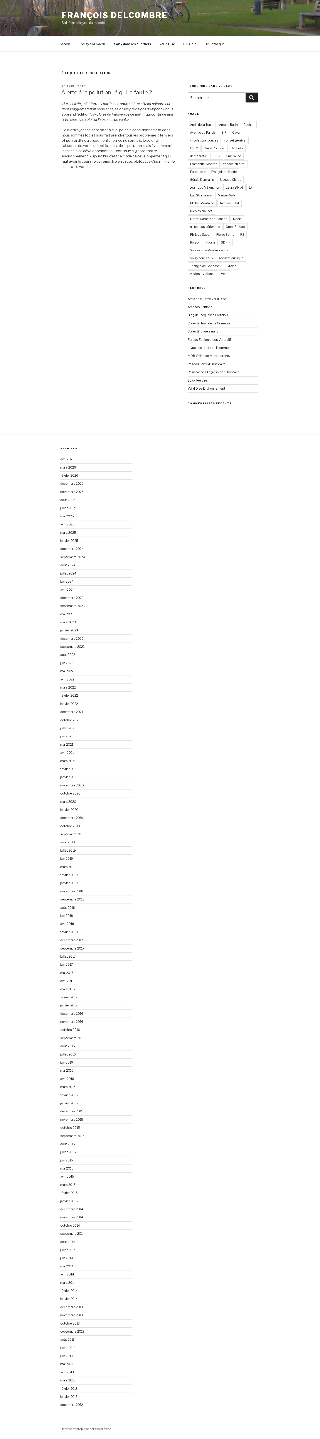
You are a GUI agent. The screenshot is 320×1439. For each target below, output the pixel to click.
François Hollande (224, 172)
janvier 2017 (68, 1005)
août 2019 (67, 842)
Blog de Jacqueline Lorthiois (208, 315)
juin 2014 (66, 1258)
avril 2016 (67, 1079)
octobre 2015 (70, 1127)
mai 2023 (67, 614)
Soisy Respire (197, 380)
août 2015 (67, 1144)
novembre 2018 (71, 891)
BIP (224, 132)
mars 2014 (68, 1282)
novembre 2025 (72, 492)
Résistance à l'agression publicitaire (213, 372)
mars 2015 (68, 1185)
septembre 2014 (72, 1233)
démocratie (198, 156)
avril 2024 (67, 589)
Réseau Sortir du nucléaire (207, 364)
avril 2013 (67, 1372)
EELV (217, 156)
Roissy (195, 242)
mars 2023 (68, 622)
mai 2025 (67, 516)
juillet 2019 (68, 850)
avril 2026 (67, 459)
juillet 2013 (68, 1348)
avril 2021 (67, 752)
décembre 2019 (71, 818)
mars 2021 (67, 761)
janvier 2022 (69, 704)
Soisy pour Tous (201, 258)
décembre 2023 (71, 598)
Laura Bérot (234, 187)
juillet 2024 (68, 573)
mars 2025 (68, 532)
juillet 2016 (68, 1054)
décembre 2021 (71, 712)
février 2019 (69, 875)
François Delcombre (115, 15)
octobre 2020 (70, 793)
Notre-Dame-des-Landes (208, 219)
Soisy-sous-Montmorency (209, 250)
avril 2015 (67, 1176)
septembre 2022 (72, 646)
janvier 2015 (69, 1201)
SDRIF (225, 242)
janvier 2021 (68, 777)
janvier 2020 (69, 810)
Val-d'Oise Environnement (206, 388)
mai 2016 (66, 1070)
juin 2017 (66, 964)
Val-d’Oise (167, 44)
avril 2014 (67, 1274)
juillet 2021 (68, 728)
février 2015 (69, 1193)
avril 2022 (67, 679)
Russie (210, 242)
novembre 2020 (72, 785)
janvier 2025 (69, 540)
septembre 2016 (72, 1038)
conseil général (235, 140)
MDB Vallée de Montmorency (209, 356)
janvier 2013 (68, 1396)
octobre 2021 (70, 720)
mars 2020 (68, 801)
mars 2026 (68, 467)
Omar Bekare (235, 226)
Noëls (237, 219)
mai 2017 (66, 973)
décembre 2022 (71, 638)
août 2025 (67, 500)
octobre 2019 (70, 826)
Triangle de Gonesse (205, 266)
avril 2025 (67, 524)
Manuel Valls (227, 195)
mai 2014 (66, 1266)
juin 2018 (66, 915)
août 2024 (67, 565)
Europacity (197, 172)
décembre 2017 (71, 940)
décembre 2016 (71, 1013)
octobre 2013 (70, 1323)
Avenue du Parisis (203, 132)
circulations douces (204, 140)
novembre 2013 (71, 1315)
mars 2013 (67, 1380)
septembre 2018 (72, 899)
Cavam (237, 132)
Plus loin (189, 44)
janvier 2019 (69, 883)
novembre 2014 (71, 1217)
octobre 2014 (70, 1225)
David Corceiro (214, 148)
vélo (224, 274)
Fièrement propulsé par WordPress (85, 1429)
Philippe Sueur (200, 234)
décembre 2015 (71, 1111)
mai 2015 (66, 1168)
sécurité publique (231, 258)
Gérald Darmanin (202, 179)
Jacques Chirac (230, 179)
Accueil (66, 44)
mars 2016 (68, 1087)
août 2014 (67, 1242)
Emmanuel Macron (203, 164)
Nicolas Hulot (229, 203)
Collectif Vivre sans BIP (205, 331)
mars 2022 (68, 687)
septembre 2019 (72, 834)
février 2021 (68, 769)
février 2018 (69, 932)
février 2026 (69, 475)
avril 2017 (67, 981)
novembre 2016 (71, 1021)
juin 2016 (66, 1062)
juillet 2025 (68, 508)
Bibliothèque (215, 44)
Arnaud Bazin (228, 124)
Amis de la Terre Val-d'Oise (207, 299)
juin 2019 (66, 858)
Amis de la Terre (201, 124)
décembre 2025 (72, 483)
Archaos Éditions (200, 307)
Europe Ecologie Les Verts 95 (209, 339)
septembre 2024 (72, 557)
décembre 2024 (72, 549)
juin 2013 (66, 1356)
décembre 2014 (71, 1209)
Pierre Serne (225, 234)
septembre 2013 (72, 1331)
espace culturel (234, 164)
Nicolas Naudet (201, 211)
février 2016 (69, 1095)
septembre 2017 (72, 948)
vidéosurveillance (203, 274)
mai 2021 (66, 744)
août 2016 (67, 1046)
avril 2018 (67, 924)
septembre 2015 (72, 1136)
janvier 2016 (69, 1103)
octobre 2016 (70, 1030)
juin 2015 (66, 1160)
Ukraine (231, 266)
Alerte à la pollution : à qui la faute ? (106, 92)
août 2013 (67, 1339)
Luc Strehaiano (201, 195)
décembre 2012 (71, 1405)
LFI (251, 187)
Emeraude (233, 156)
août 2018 (67, 907)
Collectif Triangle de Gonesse (209, 323)
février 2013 (68, 1388)
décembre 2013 (71, 1307)
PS (242, 234)
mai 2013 (66, 1364)
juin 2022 (66, 663)
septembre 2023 (72, 606)
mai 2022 (67, 671)
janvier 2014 (69, 1299)
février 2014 (69, 1290)
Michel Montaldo (202, 203)
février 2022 (69, 695)
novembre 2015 (71, 1119)
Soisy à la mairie (93, 44)
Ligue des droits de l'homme (208, 348)
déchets (237, 148)
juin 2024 (66, 581)
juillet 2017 (68, 956)
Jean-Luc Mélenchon (205, 187)
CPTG (194, 148)
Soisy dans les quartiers (132, 44)
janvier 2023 (69, 630)
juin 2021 (66, 736)
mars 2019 (68, 867)
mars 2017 (67, 989)
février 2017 (68, 997)
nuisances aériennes (205, 226)
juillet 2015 (68, 1152)
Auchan (248, 124)
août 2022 (67, 654)
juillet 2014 (68, 1250)
